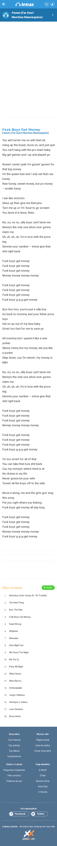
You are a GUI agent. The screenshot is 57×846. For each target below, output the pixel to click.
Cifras (43, 775)
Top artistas (14, 745)
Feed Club (43, 786)
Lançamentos (14, 756)
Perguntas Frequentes (14, 770)
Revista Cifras (43, 781)
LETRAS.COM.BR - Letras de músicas (24, 4)
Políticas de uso (14, 781)
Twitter (40, 813)
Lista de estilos (42, 745)
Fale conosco (14, 775)
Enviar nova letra (43, 751)
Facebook (20, 813)
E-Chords (42, 792)
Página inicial (42, 740)
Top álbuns (14, 751)
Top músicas (14, 740)
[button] (52, 15)
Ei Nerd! (42, 770)
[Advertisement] (28, 53)
